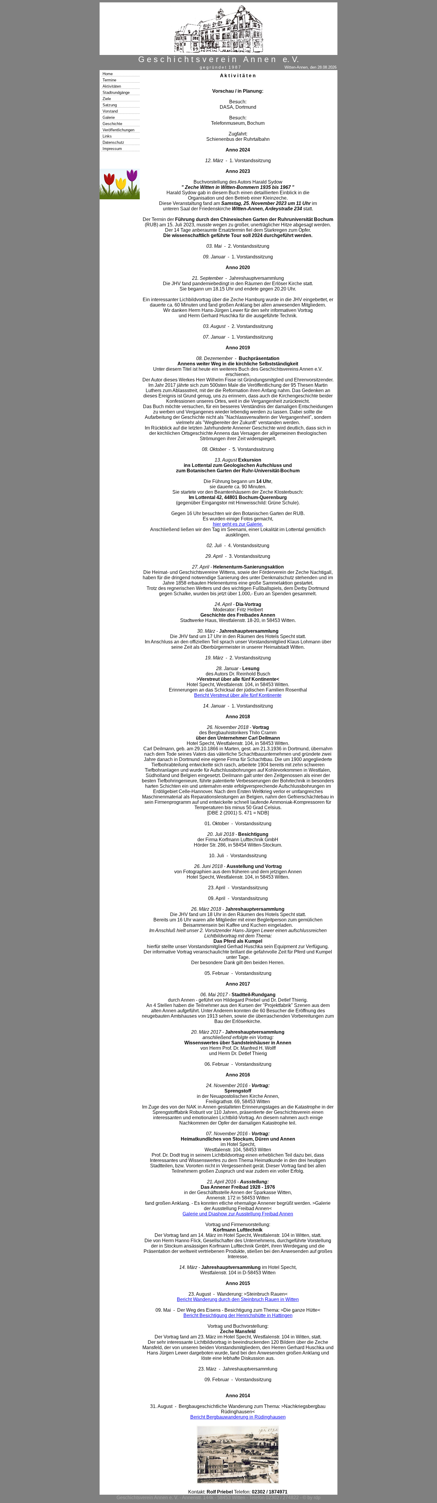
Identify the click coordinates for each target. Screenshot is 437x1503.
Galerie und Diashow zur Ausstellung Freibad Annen (238, 1213)
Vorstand (110, 111)
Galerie (109, 117)
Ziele (107, 99)
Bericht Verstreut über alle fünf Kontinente (238, 695)
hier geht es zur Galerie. (238, 524)
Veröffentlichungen (118, 130)
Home (108, 74)
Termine (109, 80)
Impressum (112, 148)
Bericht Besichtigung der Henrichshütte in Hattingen (238, 1315)
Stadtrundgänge (116, 92)
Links (107, 136)
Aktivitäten (112, 86)
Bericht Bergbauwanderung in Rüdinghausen (238, 1417)
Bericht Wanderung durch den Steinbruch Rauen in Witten (238, 1299)
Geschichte (112, 123)
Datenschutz (113, 142)
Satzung (110, 105)
